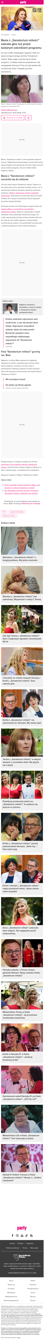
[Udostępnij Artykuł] (28, 117)
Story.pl (32, 1300)
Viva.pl (33, 1292)
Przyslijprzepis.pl (32, 1288)
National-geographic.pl (11, 1300)
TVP (4, 512)
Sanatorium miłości (9, 516)
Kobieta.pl (33, 1285)
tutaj (19, 1337)
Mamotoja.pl (11, 1292)
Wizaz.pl (33, 1296)
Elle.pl (11, 1281)
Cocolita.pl (11, 1288)
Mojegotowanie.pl (11, 1296)
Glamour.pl (11, 1285)
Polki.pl (33, 1281)
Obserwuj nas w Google (14, 117)
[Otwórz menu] (2, 2)
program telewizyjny (17, 512)
